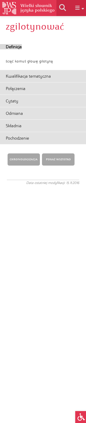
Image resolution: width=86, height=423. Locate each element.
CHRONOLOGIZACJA (24, 159)
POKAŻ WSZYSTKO (58, 159)
